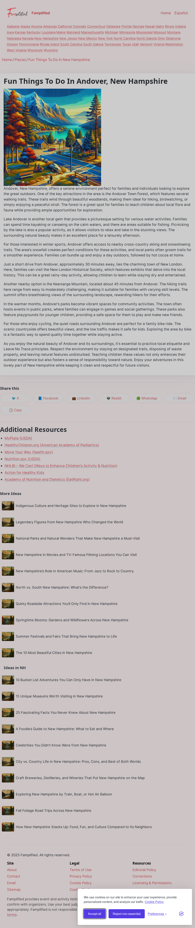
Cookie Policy (154, 902)
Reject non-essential (127, 913)
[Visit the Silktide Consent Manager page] (181, 913)
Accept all (94, 913)
